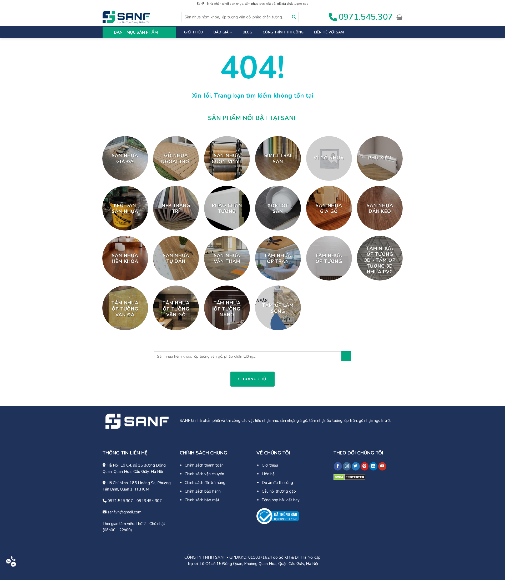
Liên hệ (268, 474)
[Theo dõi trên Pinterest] (365, 466)
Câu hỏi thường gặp (279, 491)
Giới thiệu (193, 32)
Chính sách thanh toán (204, 465)
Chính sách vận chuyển (204, 474)
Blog (247, 32)
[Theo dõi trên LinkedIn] (373, 466)
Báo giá (221, 32)
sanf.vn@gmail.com (124, 512)
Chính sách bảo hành (203, 491)
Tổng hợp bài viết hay (281, 500)
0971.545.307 (120, 500)
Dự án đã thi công (277, 482)
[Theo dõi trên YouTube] (382, 466)
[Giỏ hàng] (399, 17)
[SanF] (126, 17)
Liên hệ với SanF (329, 32)
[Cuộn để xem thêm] (252, 99)
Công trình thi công (283, 32)
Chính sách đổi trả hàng (205, 482)
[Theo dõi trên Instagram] (347, 466)
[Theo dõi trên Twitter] (356, 466)
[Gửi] (294, 17)
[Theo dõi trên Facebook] (338, 466)
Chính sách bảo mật (202, 500)
